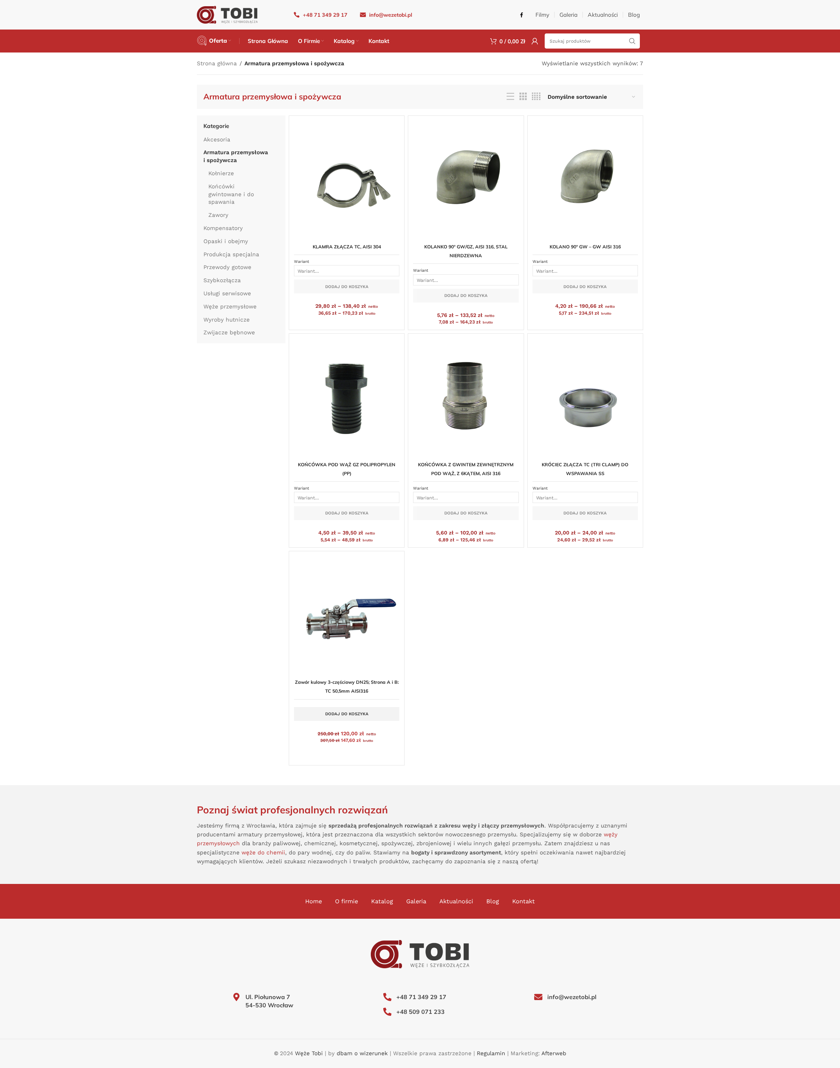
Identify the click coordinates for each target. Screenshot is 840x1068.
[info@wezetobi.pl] (538, 997)
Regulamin (491, 1053)
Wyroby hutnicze (226, 319)
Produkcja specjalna (231, 254)
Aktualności (456, 901)
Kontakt (523, 901)
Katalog (382, 901)
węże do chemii (263, 852)
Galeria (416, 901)
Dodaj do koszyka (346, 286)
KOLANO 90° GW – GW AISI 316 (585, 247)
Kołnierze (221, 173)
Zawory (218, 215)
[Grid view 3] (523, 97)
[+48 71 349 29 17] (387, 997)
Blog (492, 901)
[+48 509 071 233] (387, 1012)
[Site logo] (227, 14)
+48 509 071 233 (420, 1012)
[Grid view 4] (536, 97)
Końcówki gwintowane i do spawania (231, 194)
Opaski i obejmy (225, 241)
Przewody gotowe (227, 267)
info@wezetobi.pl (572, 997)
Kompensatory (223, 228)
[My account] (534, 41)
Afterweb (553, 1053)
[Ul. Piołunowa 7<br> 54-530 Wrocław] (236, 997)
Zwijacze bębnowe (229, 332)
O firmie (346, 901)
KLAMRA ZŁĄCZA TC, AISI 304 (347, 247)
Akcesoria (216, 139)
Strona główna (217, 63)
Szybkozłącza (222, 280)
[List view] (510, 97)
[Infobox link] (320, 14)
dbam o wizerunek (362, 1053)
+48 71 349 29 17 (421, 997)
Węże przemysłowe (230, 306)
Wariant (301, 261)
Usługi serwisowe (227, 293)
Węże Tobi (309, 1053)
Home (313, 901)
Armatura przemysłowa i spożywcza (235, 156)
